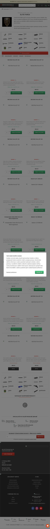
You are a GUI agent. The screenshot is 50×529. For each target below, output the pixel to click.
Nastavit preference (11, 272)
